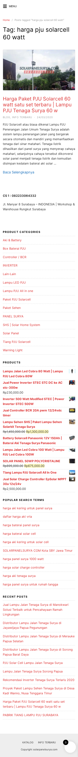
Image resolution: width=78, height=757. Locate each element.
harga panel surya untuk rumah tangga (30, 584)
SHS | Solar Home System (21, 325)
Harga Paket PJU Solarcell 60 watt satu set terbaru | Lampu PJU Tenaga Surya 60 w (37, 104)
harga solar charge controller (23, 567)
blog (6, 117)
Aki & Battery (12, 240)
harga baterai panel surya (21, 525)
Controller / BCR (14, 257)
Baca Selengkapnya (18, 172)
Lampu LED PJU (14, 282)
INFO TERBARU (47, 742)
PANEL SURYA (13, 316)
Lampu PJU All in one (18, 291)
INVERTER (10, 265)
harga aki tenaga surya (19, 576)
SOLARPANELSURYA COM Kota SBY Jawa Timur (38, 550)
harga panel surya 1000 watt (23, 559)
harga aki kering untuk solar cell (26, 542)
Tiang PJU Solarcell (16, 342)
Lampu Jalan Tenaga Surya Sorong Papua (33, 671)
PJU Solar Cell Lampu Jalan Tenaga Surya (33, 663)
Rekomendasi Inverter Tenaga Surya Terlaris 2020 (38, 680)
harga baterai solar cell (19, 534)
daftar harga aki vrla (17, 516)
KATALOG (28, 742)
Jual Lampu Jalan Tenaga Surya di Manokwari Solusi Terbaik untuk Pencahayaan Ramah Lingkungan (36, 609)
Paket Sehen (12, 308)
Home (6, 19)
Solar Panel (11, 333)
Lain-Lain (9, 274)
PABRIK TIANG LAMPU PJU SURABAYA (30, 715)
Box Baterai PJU (14, 248)
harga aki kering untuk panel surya (27, 508)
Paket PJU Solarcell (17, 299)
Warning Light (13, 350)
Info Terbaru (22, 117)
